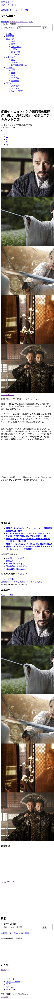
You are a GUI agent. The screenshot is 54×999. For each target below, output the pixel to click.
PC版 (18, 933)
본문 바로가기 (7, 2)
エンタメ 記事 (7, 579)
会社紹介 (5, 933)
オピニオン (11, 57)
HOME (9, 34)
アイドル (15, 78)
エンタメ (10, 67)
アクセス (15, 86)
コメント (15, 88)
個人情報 (25, 933)
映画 (13, 75)
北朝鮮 (14, 49)
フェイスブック (13, 981)
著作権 (13, 933)
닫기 (31, 22)
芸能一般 (15, 81)
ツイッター (11, 979)
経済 (13, 44)
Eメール (9, 987)
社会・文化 (16, 52)
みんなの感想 (17, 91)
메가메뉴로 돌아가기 (19, 22)
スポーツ (15, 54)
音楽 (13, 73)
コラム (14, 62)
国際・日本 (16, 47)
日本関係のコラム (19, 65)
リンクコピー (12, 989)
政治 (13, 41)
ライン (9, 984)
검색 (44, 28)
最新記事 (10, 36)
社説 (13, 60)
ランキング (11, 83)
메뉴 (6, 997)
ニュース (10, 39)
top (2, 997)
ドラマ (14, 70)
